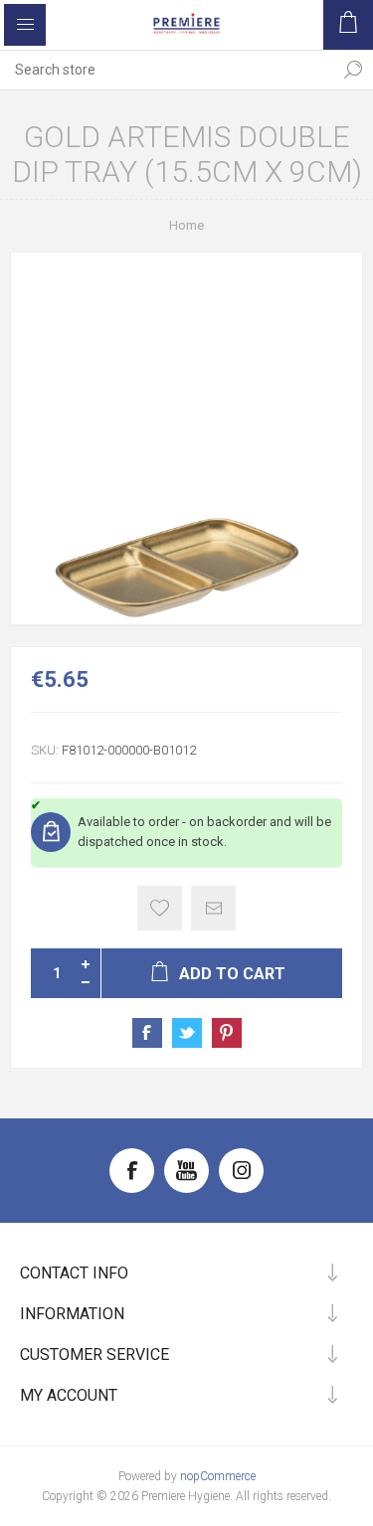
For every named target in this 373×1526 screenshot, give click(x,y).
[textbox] (166, 69)
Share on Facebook (147, 1033)
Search (353, 69)
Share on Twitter (187, 1033)
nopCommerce (218, 1476)
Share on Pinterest (227, 1033)
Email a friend (213, 908)
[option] (186, 438)
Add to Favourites (159, 908)
